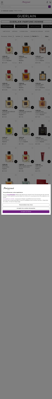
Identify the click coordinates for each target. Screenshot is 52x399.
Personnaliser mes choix (26, 204)
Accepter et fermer (26, 211)
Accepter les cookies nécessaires (26, 208)
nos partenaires (11, 194)
